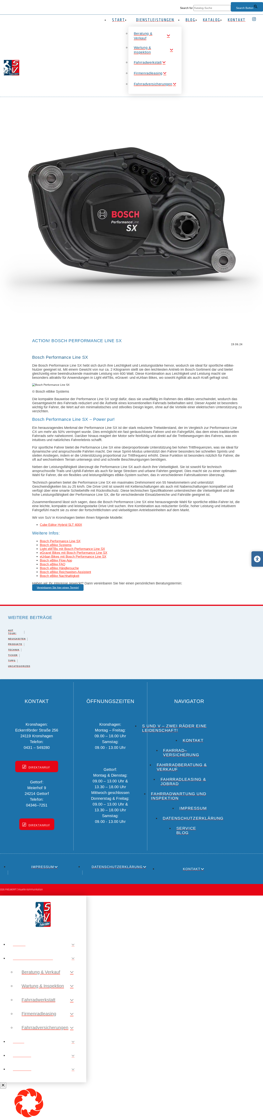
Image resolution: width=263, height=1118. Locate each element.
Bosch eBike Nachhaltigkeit (59, 576)
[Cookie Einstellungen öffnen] (29, 1116)
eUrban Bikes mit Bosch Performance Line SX (73, 556)
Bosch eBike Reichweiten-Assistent (65, 572)
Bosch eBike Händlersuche (59, 568)
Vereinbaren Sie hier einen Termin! (58, 587)
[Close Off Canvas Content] (3, 1085)
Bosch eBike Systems (56, 545)
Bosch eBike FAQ (52, 564)
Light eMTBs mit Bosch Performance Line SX (72, 549)
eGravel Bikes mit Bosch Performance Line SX (73, 553)
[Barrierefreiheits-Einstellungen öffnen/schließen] (257, 559)
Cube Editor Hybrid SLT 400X (61, 525)
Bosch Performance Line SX (60, 541)
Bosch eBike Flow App (56, 560)
